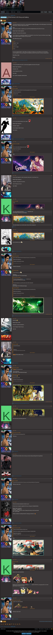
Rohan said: (15, 201)
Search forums (7, 13)
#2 (51, 62)
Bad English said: (16, 374)
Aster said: (15, 88)
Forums (2, 11)
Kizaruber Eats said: (16, 277)
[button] (9, 12)
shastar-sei (6, 133)
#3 (51, 86)
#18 (51, 525)
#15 (51, 454)
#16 (51, 478)
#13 (51, 406)
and (17, 83)
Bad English (6, 334)
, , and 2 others (21, 115)
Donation (7, 11)
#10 (51, 318)
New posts (2, 13)
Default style (3, 628)
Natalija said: (15, 270)
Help (50, 628)
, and (18, 595)
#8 (51, 229)
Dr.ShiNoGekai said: (16, 527)
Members (18, 11)
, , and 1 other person (23, 172)
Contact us (36, 628)
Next (4, 20)
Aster (6, 78)
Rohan (2, 18)
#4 (51, 118)
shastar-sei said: (15, 143)
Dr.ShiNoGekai (6, 517)
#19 (51, 559)
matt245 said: (15, 256)
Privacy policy (46, 628)
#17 (51, 502)
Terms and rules (41, 628)
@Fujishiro (26, 211)
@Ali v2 (30, 584)
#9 (51, 253)
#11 (51, 342)
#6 (51, 175)
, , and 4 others (20, 60)
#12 (51, 365)
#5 (51, 141)
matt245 (6, 191)
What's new (13, 11)
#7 (51, 199)
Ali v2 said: (15, 480)
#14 (51, 430)
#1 (51, 22)
